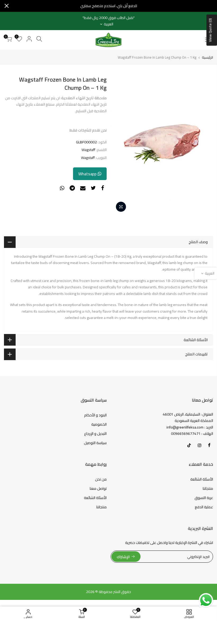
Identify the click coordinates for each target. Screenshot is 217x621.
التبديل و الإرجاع (95, 433)
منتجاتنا (208, 488)
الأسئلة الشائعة (201, 479)
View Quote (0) (210, 30)
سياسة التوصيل (95, 442)
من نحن (101, 479)
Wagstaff (88, 150)
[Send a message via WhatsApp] (206, 600)
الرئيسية (207, 57)
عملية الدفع (204, 507)
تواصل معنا (98, 488)
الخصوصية (99, 424)
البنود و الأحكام (95, 415)
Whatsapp (88, 174)
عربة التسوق (204, 497)
